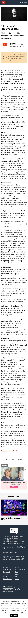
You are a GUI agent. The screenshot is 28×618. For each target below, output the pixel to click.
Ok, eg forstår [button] (14, 615)
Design (14, 459)
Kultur (17, 567)
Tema (17, 579)
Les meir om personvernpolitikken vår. (13, 559)
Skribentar (6, 576)
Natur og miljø (20, 569)
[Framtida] (3, 2)
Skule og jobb (7, 569)
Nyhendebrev (7, 579)
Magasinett (6, 572)
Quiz (16, 572)
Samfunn (5, 567)
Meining (5, 574)
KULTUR (8, 459)
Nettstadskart (19, 576)
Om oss (17, 574)
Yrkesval (20, 459)
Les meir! (20, 612)
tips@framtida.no (8, 588)
